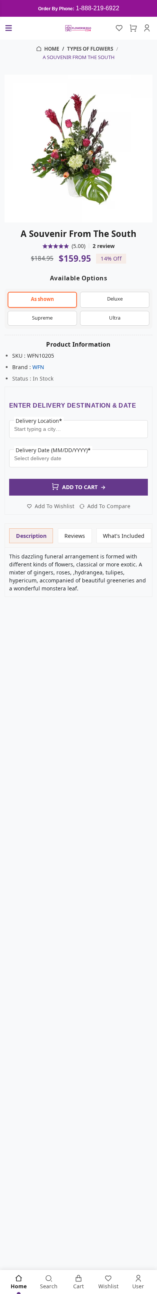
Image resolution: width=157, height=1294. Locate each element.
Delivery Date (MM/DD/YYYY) (53, 450)
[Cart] (133, 28)
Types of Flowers (90, 48)
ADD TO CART (84, 487)
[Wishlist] (119, 28)
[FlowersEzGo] (78, 28)
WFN (38, 367)
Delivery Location (39, 420)
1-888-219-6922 (97, 8)
